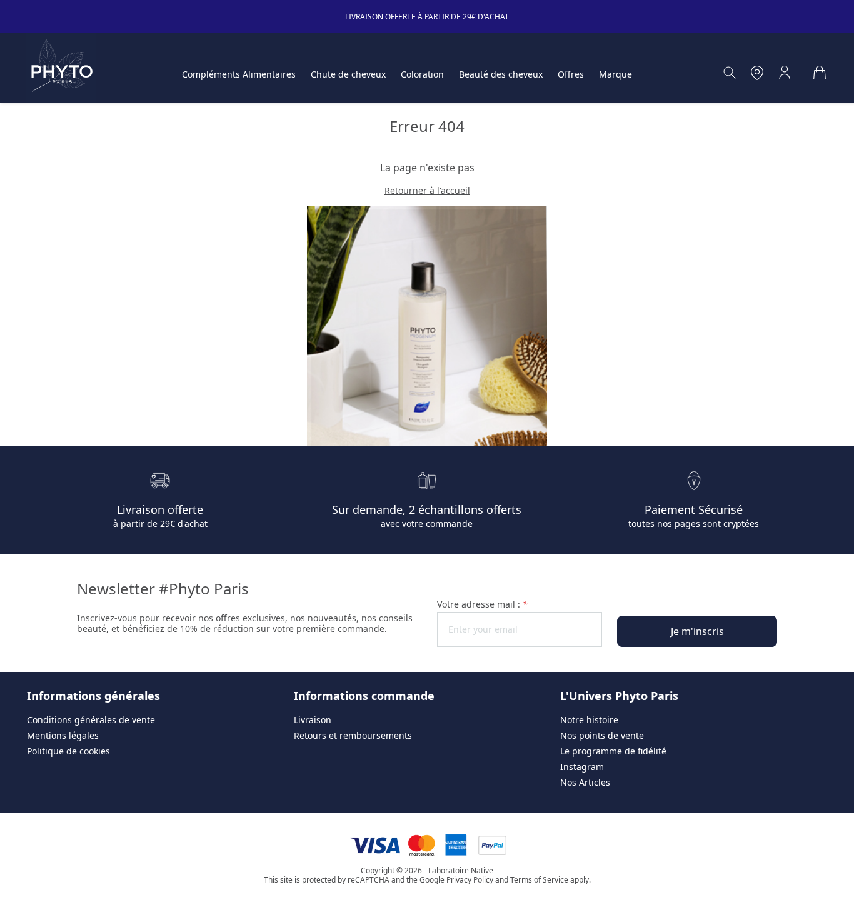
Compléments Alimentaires (239, 74)
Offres (571, 74)
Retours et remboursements (353, 735)
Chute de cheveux (348, 74)
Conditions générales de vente (91, 720)
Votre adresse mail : (482, 604)
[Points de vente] (757, 72)
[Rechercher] (729, 72)
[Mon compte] (784, 72)
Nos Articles (585, 782)
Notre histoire (589, 720)
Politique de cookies (68, 751)
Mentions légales (63, 735)
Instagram (582, 767)
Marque (615, 74)
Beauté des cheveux (501, 74)
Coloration (422, 74)
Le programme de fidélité (613, 751)
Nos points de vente (602, 735)
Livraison (312, 720)
